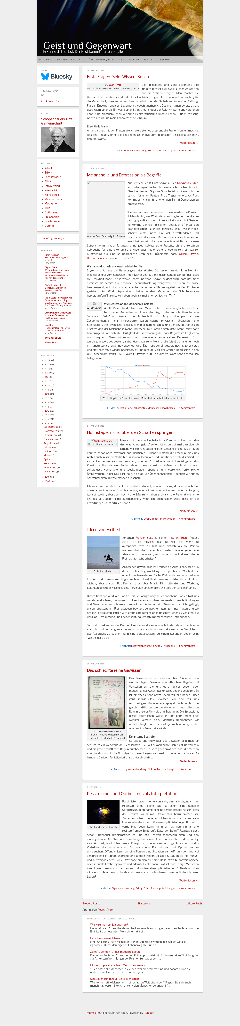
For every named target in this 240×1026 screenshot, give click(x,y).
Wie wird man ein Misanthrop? (109, 924)
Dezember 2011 (51, 427)
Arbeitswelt (134, 60)
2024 (47, 369)
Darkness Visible (187, 183)
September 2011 (52, 439)
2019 (47, 390)
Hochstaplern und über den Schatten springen (130, 433)
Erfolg (151, 150)
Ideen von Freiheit (103, 530)
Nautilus (49, 325)
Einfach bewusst (53, 285)
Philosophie (169, 150)
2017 (47, 398)
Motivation (169, 519)
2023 (47, 373)
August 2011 (50, 443)
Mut (47, 208)
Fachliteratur (139, 408)
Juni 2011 (48, 451)
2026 (47, 360)
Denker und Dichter (65, 60)
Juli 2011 (48, 447)
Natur (121, 60)
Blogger (149, 1013)
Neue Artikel (45, 60)
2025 (47, 364)
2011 (47, 423)
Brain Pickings (52, 255)
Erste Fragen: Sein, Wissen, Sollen (118, 77)
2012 (47, 419)
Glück (159, 150)
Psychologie (169, 408)
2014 (47, 411)
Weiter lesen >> (189, 143)
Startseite (143, 903)
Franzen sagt (144, 537)
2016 (47, 402)
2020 (47, 385)
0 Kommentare (186, 769)
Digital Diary (51, 267)
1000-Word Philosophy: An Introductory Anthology (58, 299)
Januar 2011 (50, 472)
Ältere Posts (194, 903)
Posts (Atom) (106, 909)
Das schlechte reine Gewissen (114, 671)
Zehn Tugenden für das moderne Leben (115, 951)
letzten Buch (178, 537)
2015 (47, 407)
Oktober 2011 (50, 435)
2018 (47, 394)
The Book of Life (53, 338)
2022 (47, 377)
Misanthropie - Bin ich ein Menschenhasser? (117, 965)
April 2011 (49, 459)
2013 (47, 415)
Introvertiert (52, 186)
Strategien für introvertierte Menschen (114, 979)
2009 (48, 481)
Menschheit (52, 194)
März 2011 (49, 463)
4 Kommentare (187, 646)
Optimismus (52, 212)
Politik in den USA (50, 101)
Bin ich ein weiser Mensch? (107, 938)
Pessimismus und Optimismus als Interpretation (132, 794)
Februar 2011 (50, 467)
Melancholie (154, 408)
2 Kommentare (187, 408)
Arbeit (48, 168)
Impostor (157, 519)
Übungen (170, 888)
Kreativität (51, 190)
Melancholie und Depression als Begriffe (124, 175)
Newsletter (149, 60)
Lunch (135, 88)
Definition (125, 408)
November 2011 (51, 431)
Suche (81, 60)
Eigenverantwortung (135, 150)
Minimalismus (53, 199)
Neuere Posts (91, 903)
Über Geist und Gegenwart (101, 60)
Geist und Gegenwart (87, 45)
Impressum (165, 60)
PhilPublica (50, 343)
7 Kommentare (187, 519)
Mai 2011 (48, 455)
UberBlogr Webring (52, 238)
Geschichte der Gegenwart (58, 313)
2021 (47, 381)
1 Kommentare (187, 150)
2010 (47, 477)
